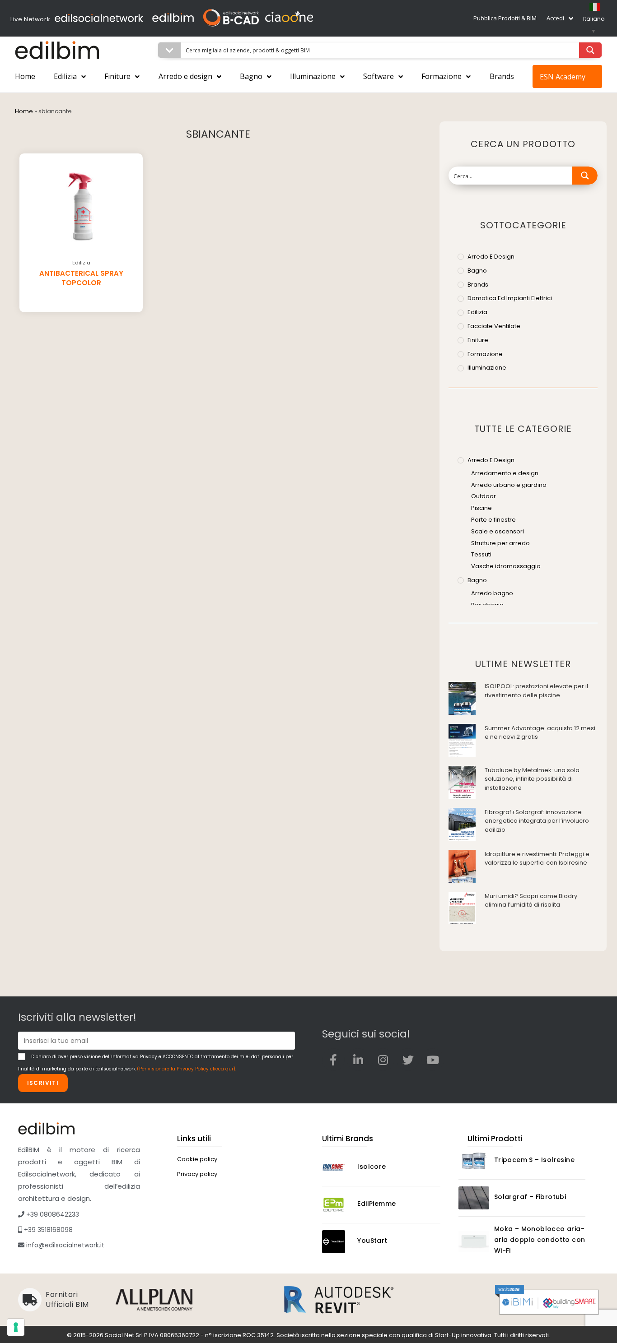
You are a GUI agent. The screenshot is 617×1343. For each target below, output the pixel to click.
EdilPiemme (376, 1203)
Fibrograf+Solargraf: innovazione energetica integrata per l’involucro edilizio (537, 821)
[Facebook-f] (333, 1059)
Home (25, 76)
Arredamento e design (504, 473)
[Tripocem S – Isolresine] (473, 1160)
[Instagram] (383, 1059)
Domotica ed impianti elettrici (509, 298)
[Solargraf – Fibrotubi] (473, 1197)
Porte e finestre (493, 519)
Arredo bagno (492, 593)
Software (378, 76)
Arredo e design (185, 76)
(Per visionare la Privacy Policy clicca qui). (186, 1068)
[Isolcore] (337, 1167)
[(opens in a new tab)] (462, 698)
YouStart (372, 1240)
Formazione (441, 76)
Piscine (481, 508)
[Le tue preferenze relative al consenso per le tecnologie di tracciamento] (15, 1327)
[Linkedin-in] (358, 1059)
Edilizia (65, 76)
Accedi (555, 18)
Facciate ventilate (493, 326)
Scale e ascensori (497, 531)
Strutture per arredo (500, 543)
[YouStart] (337, 1241)
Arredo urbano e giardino (509, 485)
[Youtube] (432, 1059)
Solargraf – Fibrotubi (530, 1196)
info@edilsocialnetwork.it (64, 1245)
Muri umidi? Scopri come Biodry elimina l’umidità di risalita (531, 900)
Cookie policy (197, 1159)
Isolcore (371, 1166)
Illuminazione (313, 76)
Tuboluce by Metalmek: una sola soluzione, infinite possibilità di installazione (532, 779)
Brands (502, 76)
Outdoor (483, 496)
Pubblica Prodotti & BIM (505, 18)
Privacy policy (197, 1174)
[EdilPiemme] (337, 1204)
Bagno (251, 76)
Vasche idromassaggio (506, 566)
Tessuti (481, 554)
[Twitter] (408, 1059)
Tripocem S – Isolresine (534, 1159)
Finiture (117, 76)
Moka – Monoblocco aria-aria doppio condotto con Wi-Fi (539, 1239)
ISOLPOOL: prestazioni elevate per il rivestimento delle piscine (536, 690)
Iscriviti (43, 1083)
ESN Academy (562, 77)
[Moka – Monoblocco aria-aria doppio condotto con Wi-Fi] (473, 1241)
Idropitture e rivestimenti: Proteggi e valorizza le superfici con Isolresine (537, 858)
